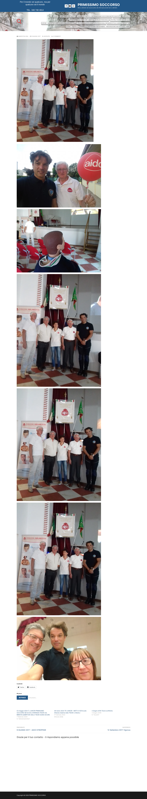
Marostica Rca (23, 36)
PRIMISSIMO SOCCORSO (99, 5)
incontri (47, 36)
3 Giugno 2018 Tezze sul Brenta (102, 711)
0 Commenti (57, 36)
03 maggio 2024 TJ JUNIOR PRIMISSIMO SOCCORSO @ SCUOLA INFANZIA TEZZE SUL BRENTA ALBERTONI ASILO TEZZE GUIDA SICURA (33, 713)
